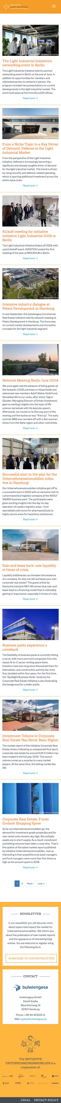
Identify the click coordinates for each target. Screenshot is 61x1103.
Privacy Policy (46, 1100)
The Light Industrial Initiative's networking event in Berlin (27, 63)
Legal (25, 1100)
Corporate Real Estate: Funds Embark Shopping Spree (25, 821)
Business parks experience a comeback (24, 647)
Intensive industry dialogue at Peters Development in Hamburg (28, 306)
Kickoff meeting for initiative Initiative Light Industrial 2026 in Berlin (29, 235)
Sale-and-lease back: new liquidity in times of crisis (29, 567)
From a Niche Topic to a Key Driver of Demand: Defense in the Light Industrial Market (30, 148)
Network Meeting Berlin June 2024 (30, 380)
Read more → (30, 98)
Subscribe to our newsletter (31, 958)
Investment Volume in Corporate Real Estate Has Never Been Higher (30, 738)
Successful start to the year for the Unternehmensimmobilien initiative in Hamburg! (29, 478)
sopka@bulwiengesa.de (33, 1019)
